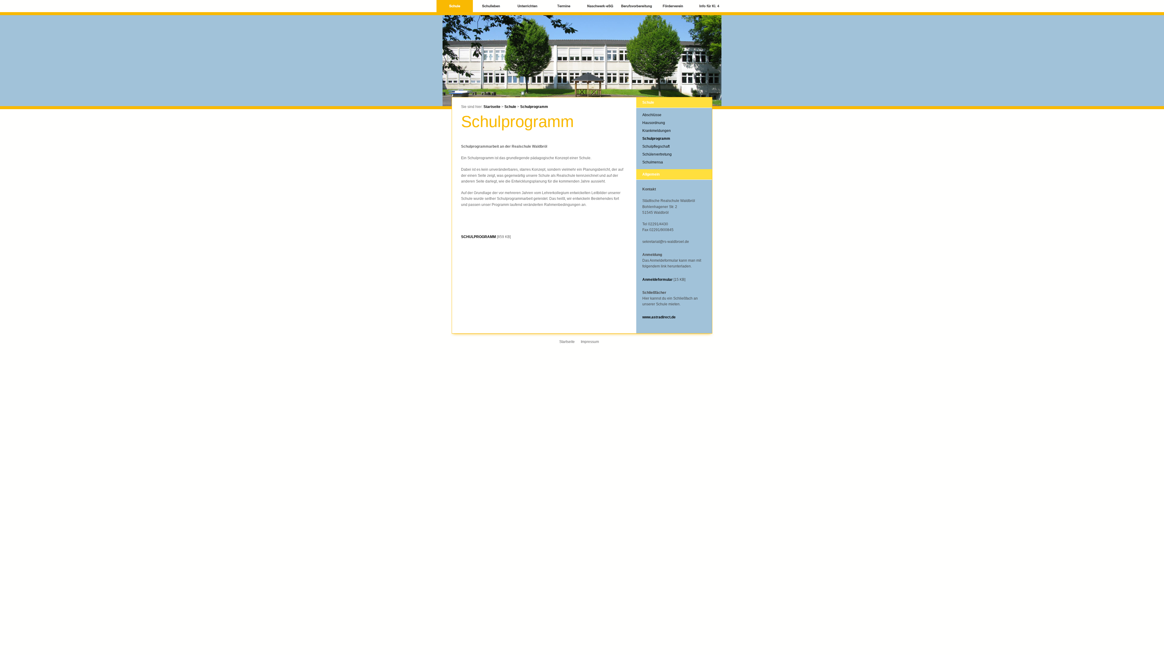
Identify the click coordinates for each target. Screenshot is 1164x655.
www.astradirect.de (659, 317)
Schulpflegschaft (656, 146)
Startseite (491, 107)
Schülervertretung (657, 154)
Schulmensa (652, 162)
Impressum (590, 342)
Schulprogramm (534, 107)
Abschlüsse (651, 115)
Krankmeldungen (656, 131)
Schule (510, 107)
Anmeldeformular (657, 279)
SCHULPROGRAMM (478, 237)
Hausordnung (653, 123)
